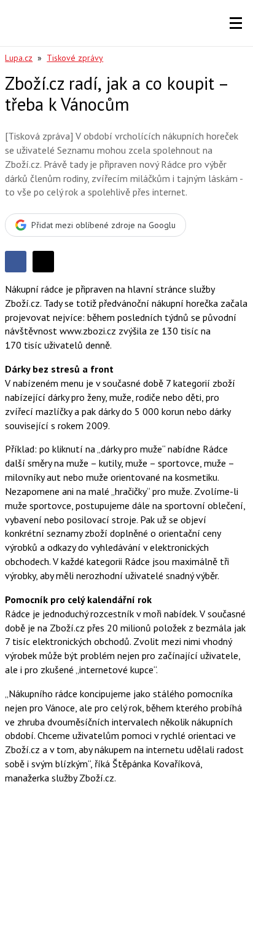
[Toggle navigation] (236, 23)
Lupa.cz (19, 57)
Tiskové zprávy (75, 57)
